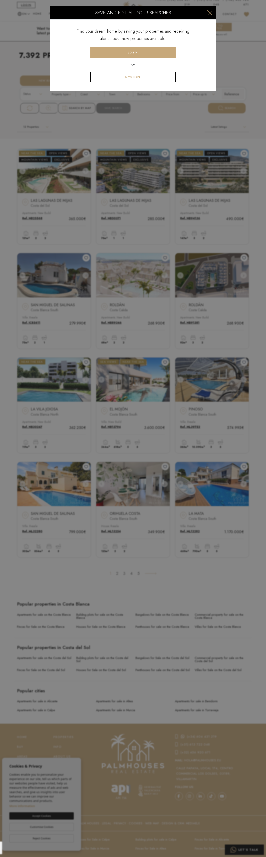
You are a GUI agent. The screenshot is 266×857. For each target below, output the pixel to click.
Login (133, 52)
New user (133, 77)
